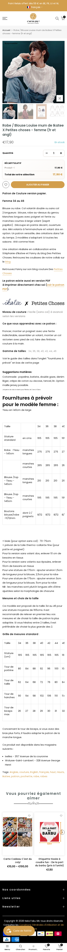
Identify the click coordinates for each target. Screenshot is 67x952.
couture (24, 772)
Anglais (14, 772)
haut (53, 772)
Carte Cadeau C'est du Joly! (17, 860)
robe (36, 776)
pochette (26, 776)
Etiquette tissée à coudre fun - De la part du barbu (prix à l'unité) (49, 862)
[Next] (59, 72)
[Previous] (7, 72)
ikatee (6, 776)
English (34, 772)
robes (43, 776)
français (44, 772)
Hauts (60, 772)
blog (8, 261)
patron (15, 776)
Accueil (6, 30)
